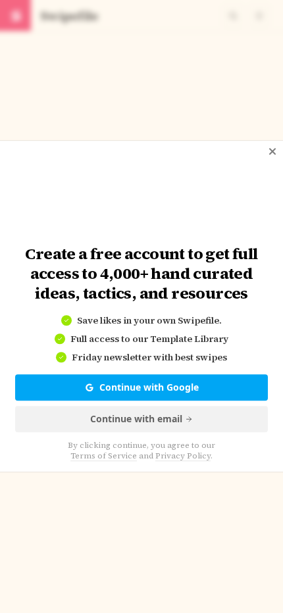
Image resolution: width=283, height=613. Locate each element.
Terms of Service (103, 456)
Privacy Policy (183, 456)
